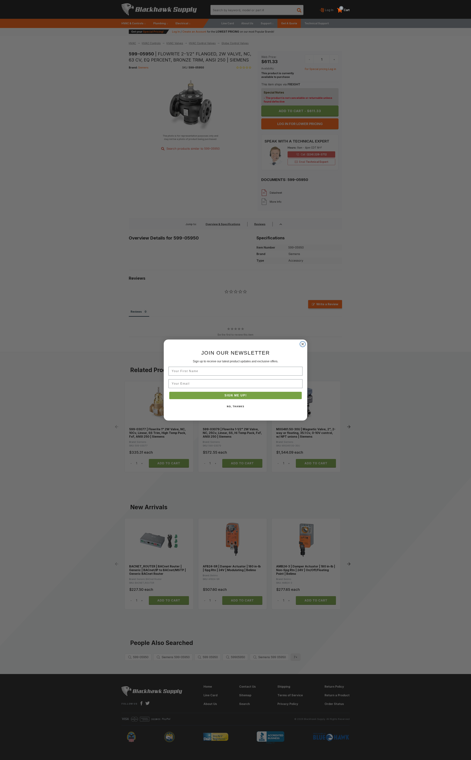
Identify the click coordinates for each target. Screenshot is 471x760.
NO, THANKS (235, 406)
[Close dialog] (302, 344)
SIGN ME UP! (235, 395)
